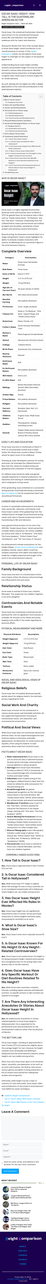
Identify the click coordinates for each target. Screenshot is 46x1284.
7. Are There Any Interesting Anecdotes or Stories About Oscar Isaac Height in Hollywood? (24, 167)
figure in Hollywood (10, 493)
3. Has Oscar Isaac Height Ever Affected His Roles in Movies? (25, 147)
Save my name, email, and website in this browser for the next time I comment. (21, 1163)
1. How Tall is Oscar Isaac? (17, 139)
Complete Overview (15, 102)
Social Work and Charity (17, 128)
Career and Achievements (15, 108)
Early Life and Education (15, 105)
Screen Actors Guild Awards (26, 547)
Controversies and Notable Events (21, 118)
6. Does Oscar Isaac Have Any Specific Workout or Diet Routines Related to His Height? (24, 160)
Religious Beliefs (14, 126)
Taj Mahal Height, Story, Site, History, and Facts (20, 1219)
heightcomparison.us (18, 1279)
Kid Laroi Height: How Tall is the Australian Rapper (21, 1212)
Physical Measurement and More (18, 121)
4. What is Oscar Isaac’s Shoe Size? (21, 151)
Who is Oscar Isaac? (12, 100)
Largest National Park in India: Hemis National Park (21, 1197)
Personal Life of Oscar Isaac (16, 111)
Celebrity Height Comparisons (13, 27)
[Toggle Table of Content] (39, 96)
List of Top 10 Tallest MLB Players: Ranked (22, 1099)
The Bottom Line (11, 172)
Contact (23, 1251)
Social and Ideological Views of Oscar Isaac (22, 123)
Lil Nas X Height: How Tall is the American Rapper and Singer (21, 1227)
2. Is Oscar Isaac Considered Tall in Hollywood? (21, 143)
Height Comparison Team (10, 24)
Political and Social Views (17, 131)
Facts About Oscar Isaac (14, 134)
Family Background (15, 113)
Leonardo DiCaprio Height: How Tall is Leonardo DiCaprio (21, 1189)
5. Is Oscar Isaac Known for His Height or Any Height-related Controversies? (24, 155)
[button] (34, 5)
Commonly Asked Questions (16, 136)
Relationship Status (16, 115)
